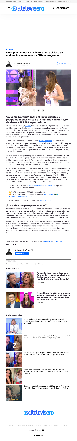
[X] (29, 63)
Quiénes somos (57, 425)
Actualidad (9, 49)
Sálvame (28, 126)
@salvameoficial (35, 185)
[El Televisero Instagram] (40, 430)
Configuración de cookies (35, 425)
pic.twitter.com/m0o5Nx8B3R (20, 196)
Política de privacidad (21, 425)
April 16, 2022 (45, 200)
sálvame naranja (31, 264)
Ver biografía (19, 253)
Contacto (64, 425)
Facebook (46, 241)
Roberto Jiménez (22, 63)
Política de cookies (48, 425)
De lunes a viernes (18, 1)
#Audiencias (48, 194)
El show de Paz (28, 1)
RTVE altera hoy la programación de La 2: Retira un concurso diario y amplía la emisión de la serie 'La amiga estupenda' (47, 337)
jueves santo (14, 264)
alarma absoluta (45, 141)
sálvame (22, 264)
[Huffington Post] (61, 8)
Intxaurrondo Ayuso (51, 1)
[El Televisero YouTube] (43, 430)
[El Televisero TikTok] (45, 430)
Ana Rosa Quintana (39, 1)
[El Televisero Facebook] (35, 430)
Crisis (7, 264)
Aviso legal (12, 425)
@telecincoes (50, 185)
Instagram (58, 241)
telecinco (40, 264)
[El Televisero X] (37, 430)
